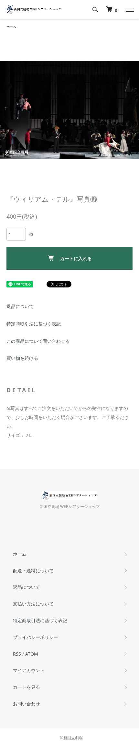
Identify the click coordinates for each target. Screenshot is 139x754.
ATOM (31, 654)
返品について (20, 306)
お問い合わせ (26, 704)
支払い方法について (33, 604)
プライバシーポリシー (35, 637)
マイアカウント (29, 670)
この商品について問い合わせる (38, 341)
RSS (17, 654)
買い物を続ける (22, 358)
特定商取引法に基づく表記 (33, 324)
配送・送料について (33, 571)
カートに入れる (76, 258)
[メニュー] (129, 9)
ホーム (11, 26)
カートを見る (26, 687)
